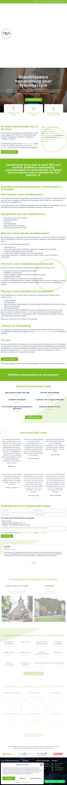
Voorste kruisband (9, 664)
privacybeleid (42, 533)
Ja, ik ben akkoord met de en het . (24, 533)
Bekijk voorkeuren (35, 778)
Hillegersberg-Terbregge (17, 586)
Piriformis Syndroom (9, 643)
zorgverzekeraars (27, 143)
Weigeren (22, 778)
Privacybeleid (25, 782)
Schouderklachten (42, 663)
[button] (41, 764)
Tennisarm (25, 642)
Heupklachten (58, 663)
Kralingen (50, 586)
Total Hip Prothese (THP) (42, 653)
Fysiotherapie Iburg (48, 135)
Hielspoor (58, 652)
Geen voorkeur (6, 521)
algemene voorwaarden (26, 533)
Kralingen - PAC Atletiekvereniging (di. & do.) (16, 525)
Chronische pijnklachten (41, 643)
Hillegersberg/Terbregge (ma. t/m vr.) (13, 523)
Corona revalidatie (58, 643)
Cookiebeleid (18, 782)
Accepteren (8, 778)
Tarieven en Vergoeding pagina (44, 331)
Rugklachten (9, 652)
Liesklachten (25, 652)
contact (21, 350)
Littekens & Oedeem (25, 664)
